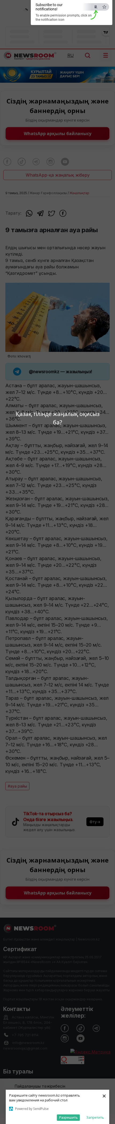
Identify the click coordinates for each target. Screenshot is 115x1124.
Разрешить (68, 1117)
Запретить (95, 1117)
